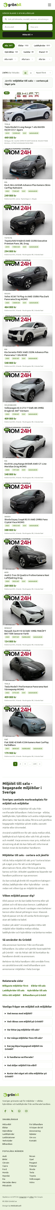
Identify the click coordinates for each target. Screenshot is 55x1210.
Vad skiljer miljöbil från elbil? (22, 1065)
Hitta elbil (6, 1124)
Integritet (22, 1197)
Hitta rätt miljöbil (11, 995)
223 (35, 764)
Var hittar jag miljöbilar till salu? (23, 1030)
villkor (31, 1197)
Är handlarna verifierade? (20, 1057)
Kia (3, 1179)
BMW (4, 1159)
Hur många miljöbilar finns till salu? (25, 1038)
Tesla (31, 1172)
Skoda (32, 1169)
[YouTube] (26, 1111)
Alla (9, 46)
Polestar (33, 1166)
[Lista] (30, 73)
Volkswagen (34, 1179)
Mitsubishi (6, 1185)
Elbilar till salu (38, 986)
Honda (5, 1172)
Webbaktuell (16, 1206)
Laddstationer (8, 1137)
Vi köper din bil (36, 1127)
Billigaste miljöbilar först (15, 986)
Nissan (32, 1156)
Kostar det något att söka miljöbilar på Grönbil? (26, 1075)
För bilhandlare (36, 1124)
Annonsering (35, 1131)
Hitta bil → (27, 34)
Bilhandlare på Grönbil (34, 995)
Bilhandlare (7, 1144)
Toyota (32, 1176)
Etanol (43, 52)
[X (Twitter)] (12, 1111)
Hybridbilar (11, 52)
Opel (31, 1159)
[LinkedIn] (19, 1111)
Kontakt (33, 1141)
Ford (4, 1169)
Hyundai (6, 1176)
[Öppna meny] (49, 5)
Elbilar (23, 46)
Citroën (5, 1163)
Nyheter (32, 1134)
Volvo (32, 1182)
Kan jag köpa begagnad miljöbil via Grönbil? (24, 1047)
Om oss (32, 1137)
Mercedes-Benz (9, 1182)
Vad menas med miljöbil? (19, 1013)
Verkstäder (7, 1141)
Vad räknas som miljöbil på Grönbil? (25, 1021)
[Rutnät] (25, 73)
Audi (4, 1156)
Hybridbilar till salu (37, 990)
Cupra (5, 1166)
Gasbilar (28, 52)
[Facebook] (5, 1111)
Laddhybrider (42, 46)
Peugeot (33, 1163)
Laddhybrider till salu (13, 990)
